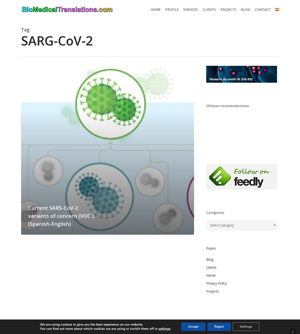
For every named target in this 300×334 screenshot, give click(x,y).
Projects (212, 291)
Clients (211, 267)
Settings (246, 326)
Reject (219, 326)
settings (164, 329)
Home (211, 275)
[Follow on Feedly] (241, 191)
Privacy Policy (216, 283)
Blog (209, 259)
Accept (193, 326)
